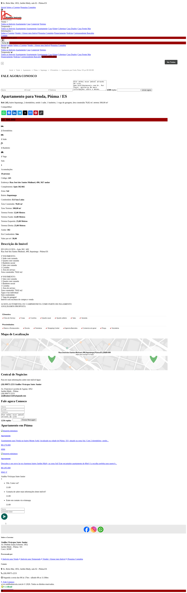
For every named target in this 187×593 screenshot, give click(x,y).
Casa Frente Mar (84, 29)
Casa (28, 24)
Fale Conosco (8, 582)
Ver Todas (171, 62)
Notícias (69, 33)
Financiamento (60, 33)
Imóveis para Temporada (30, 559)
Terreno (43, 24)
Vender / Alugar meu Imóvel (26, 33)
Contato (4, 35)
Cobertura (62, 29)
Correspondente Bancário (84, 33)
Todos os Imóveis (8, 24)
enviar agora (146, 90)
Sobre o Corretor (13, 7)
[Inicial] (11, 19)
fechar (4, 43)
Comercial (35, 24)
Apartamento (21, 24)
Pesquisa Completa (28, 7)
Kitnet (55, 29)
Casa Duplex (72, 29)
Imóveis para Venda (10, 559)
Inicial (3, 7)
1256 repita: (6, 420)
